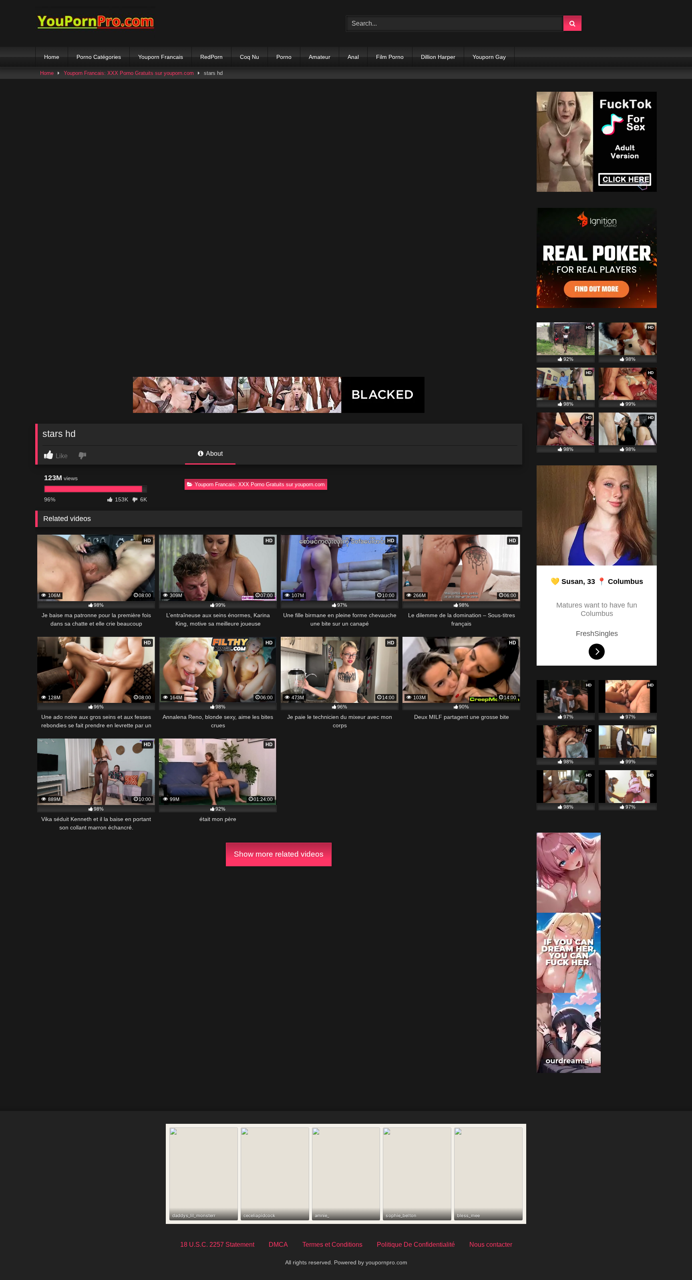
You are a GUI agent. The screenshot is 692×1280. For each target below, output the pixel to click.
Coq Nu (249, 57)
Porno (284, 57)
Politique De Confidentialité (416, 1244)
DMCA (278, 1244)
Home (51, 57)
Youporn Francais (160, 57)
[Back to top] (667, 1256)
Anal (353, 57)
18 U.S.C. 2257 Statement (217, 1244)
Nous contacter (490, 1244)
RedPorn (211, 57)
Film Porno (390, 57)
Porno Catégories (98, 57)
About (214, 453)
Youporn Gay (489, 57)
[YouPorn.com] (95, 23)
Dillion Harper (438, 57)
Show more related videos (279, 854)
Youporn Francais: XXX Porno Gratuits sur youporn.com (129, 73)
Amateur (319, 57)
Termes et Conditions (332, 1244)
